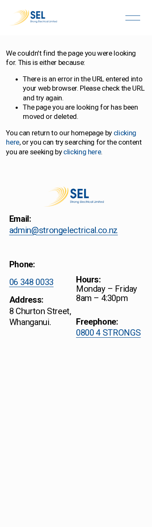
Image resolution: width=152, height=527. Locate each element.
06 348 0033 (31, 282)
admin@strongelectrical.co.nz (63, 230)
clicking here (82, 152)
